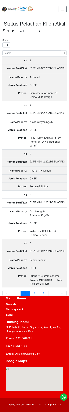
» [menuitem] (62, 293)
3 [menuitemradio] (43, 293)
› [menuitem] (52, 293)
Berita (9, 314)
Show (5, 40)
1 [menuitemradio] (25, 293)
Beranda (11, 304)
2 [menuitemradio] (34, 293)
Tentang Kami (14, 309)
